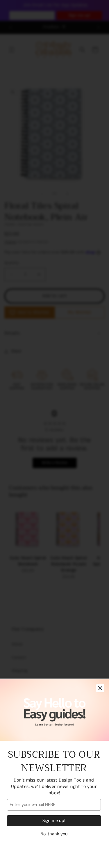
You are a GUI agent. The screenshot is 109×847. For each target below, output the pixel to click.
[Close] (100, 688)
